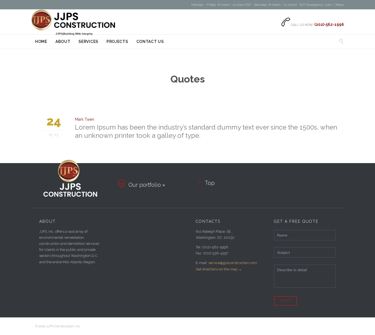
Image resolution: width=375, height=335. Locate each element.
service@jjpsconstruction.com (232, 263)
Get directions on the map (216, 269)
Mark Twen (84, 119)
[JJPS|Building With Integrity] (74, 20)
